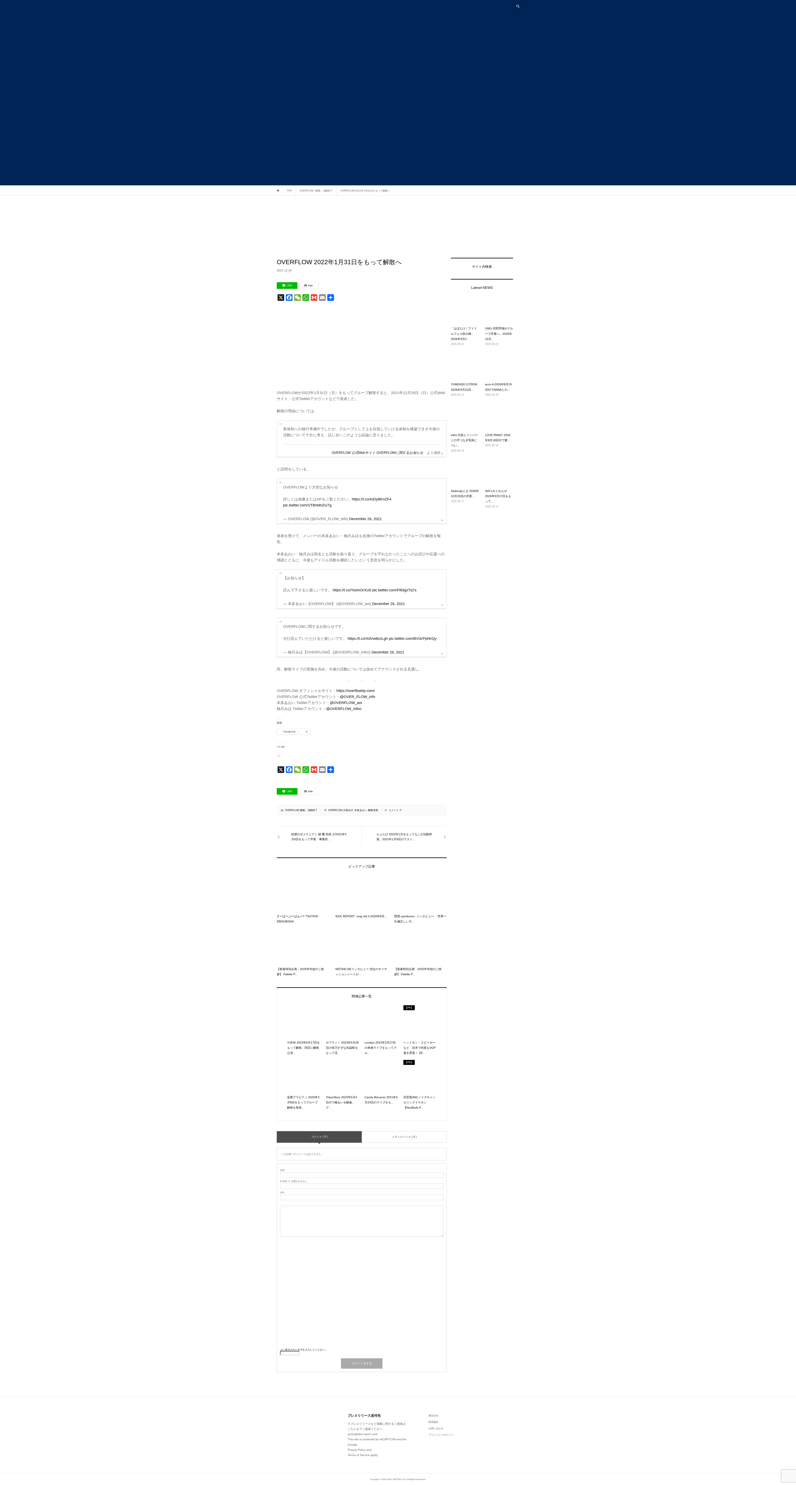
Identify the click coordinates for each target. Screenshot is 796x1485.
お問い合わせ (435, 1428)
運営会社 (433, 1415)
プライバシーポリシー (440, 1434)
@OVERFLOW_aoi (346, 703)
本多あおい (360, 810)
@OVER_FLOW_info (357, 697)
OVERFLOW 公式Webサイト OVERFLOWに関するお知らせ (377, 452)
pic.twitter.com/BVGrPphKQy (413, 638)
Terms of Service (359, 1455)
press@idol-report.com (363, 1434)
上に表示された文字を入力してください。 (303, 1349)
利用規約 (433, 1422)
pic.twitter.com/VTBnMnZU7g (307, 505)
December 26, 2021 (365, 519)
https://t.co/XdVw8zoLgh (368, 638)
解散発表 (373, 810)
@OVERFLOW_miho (343, 709)
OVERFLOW (292, 810)
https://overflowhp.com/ (355, 691)
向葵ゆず (348, 810)
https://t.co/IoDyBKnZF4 (371, 499)
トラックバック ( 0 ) (404, 1136)
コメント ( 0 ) (319, 1136)
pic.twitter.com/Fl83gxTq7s (394, 590)
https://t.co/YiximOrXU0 (352, 590)
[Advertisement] (398, 227)
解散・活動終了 (309, 810)
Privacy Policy (357, 1449)
